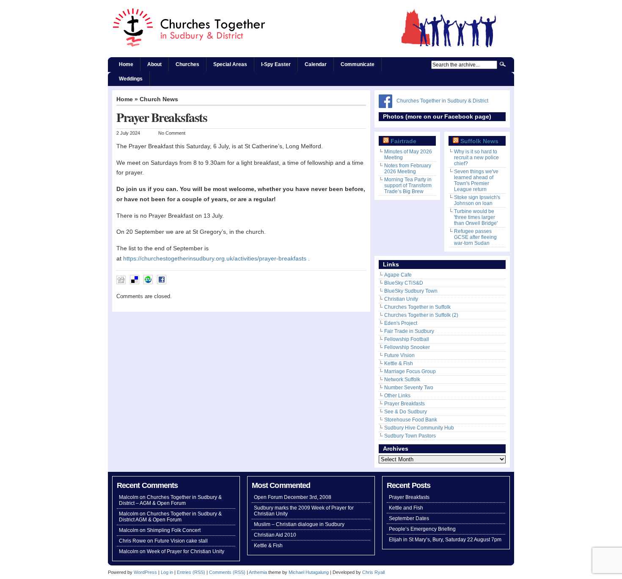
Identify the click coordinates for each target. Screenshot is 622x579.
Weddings (131, 79)
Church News (159, 99)
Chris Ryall (373, 572)
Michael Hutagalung (309, 572)
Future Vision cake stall (181, 541)
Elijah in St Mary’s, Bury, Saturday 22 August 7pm (445, 540)
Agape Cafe (398, 275)
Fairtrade (403, 141)
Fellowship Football (406, 339)
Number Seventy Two (408, 388)
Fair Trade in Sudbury (409, 331)
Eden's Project (400, 323)
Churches (187, 64)
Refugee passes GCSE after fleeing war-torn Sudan (475, 237)
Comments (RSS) (227, 572)
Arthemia (258, 572)
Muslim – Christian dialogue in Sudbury (299, 524)
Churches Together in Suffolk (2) (421, 315)
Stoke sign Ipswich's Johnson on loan (477, 200)
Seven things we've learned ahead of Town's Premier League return (476, 180)
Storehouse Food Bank (410, 420)
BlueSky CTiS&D (403, 283)
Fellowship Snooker (407, 347)
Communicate (357, 64)
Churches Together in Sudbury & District (442, 101)
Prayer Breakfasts (404, 404)
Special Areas (230, 64)
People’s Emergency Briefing (422, 529)
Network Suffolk (402, 379)
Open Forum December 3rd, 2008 (292, 497)
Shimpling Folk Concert (174, 530)
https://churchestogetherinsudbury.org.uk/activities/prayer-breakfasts (214, 258)
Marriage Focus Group (410, 371)
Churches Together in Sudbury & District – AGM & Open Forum (170, 500)
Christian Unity (401, 299)
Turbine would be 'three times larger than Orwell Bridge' (476, 217)
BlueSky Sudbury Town (411, 291)
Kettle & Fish (398, 363)
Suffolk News (479, 141)
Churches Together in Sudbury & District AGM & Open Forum (170, 517)
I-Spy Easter (276, 64)
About (154, 64)
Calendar (316, 64)
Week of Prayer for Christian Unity (185, 551)
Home (126, 64)
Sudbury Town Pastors (410, 436)
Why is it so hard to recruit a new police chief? (476, 157)
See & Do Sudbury (405, 412)
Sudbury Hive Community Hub (419, 428)
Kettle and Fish (406, 508)
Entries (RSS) (191, 572)
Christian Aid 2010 (275, 535)
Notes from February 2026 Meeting (407, 169)
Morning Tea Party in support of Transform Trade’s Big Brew (408, 185)
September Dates (409, 518)
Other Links (397, 396)
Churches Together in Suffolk (417, 307)
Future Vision (399, 355)
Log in (167, 572)
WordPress (145, 572)
